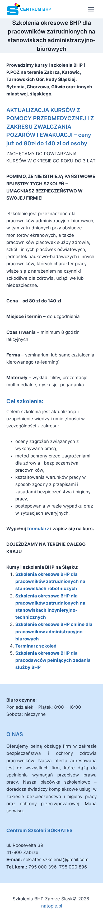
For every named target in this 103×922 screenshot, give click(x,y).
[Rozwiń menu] (91, 9)
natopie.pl (51, 906)
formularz (38, 528)
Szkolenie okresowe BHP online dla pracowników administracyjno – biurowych (53, 631)
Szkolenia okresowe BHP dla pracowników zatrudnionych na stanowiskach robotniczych (50, 581)
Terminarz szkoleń (36, 646)
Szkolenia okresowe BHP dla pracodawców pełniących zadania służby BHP (53, 660)
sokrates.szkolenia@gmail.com (55, 859)
